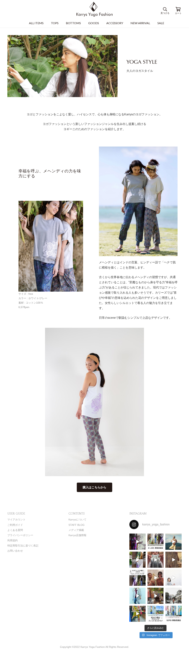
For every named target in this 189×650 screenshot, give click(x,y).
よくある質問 (15, 530)
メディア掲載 (76, 530)
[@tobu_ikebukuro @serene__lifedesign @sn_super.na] (137, 614)
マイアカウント (16, 519)
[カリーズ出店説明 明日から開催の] (173, 560)
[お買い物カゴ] (178, 9)
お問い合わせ (15, 550)
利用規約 (12, 540)
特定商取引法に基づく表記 (22, 545)
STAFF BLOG (76, 524)
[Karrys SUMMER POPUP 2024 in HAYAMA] (155, 596)
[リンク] (94, 9)
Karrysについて (77, 519)
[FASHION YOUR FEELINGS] (173, 596)
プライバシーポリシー (20, 535)
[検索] (166, 9)
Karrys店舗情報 (77, 535)
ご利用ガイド (15, 524)
